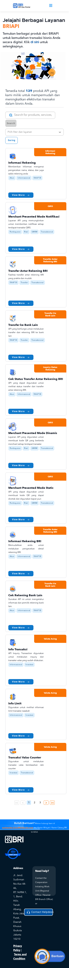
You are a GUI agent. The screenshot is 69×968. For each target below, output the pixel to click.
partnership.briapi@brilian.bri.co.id (17, 827)
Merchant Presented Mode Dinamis (32, 433)
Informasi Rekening (22, 163)
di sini (34, 42)
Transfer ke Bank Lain (23, 325)
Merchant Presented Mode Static (30, 488)
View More (18, 195)
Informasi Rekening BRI (24, 541)
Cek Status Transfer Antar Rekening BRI (35, 379)
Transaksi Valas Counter (24, 757)
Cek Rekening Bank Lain (25, 595)
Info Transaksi (17, 649)
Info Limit (14, 703)
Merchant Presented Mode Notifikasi (33, 217)
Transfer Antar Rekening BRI (28, 271)
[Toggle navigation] (51, 6)
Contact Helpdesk (42, 912)
